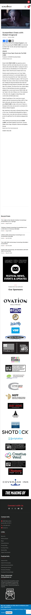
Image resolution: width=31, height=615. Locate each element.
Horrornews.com (8, 58)
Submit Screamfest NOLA (7, 565)
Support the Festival (5, 552)
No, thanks (9, 612)
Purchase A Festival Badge (7, 572)
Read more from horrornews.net (10, 128)
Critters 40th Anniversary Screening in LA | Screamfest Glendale (13, 235)
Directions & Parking (5, 569)
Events (2, 223)
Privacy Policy (4, 545)
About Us (3, 536)
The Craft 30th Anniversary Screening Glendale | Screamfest (14, 243)
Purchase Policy (4, 547)
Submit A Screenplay (6, 562)
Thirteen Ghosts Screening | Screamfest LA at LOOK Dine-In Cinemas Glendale (14, 228)
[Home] (6, 6)
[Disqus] (15, 150)
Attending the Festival (6, 567)
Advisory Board (4, 538)
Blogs (2, 540)
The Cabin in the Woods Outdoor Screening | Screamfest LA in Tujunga (13, 220)
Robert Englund (7, 130)
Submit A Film (4, 560)
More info (26, 609)
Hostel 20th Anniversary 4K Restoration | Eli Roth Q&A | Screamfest (14, 250)
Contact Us (5, 527)
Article (4, 37)
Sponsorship (4, 550)
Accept (3, 612)
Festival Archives (5, 543)
